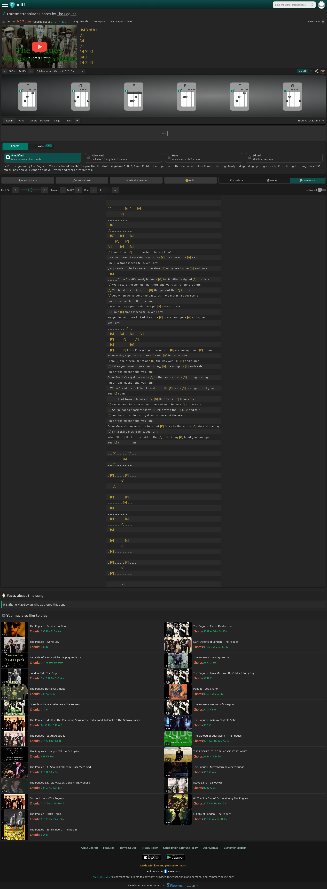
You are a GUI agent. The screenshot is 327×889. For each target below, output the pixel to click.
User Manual (211, 847)
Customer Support (235, 847)
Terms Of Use (128, 847)
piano (21, 120)
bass (69, 120)
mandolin (45, 120)
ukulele (33, 120)
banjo (57, 120)
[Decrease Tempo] (4, 71)
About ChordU (89, 847)
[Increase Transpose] (115, 190)
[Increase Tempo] (31, 71)
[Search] (312, 4)
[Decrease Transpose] (93, 190)
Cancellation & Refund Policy (180, 847)
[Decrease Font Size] (15, 190)
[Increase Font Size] (44, 190)
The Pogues (66, 14)
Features (108, 847)
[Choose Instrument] (77, 120)
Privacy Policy (150, 847)
